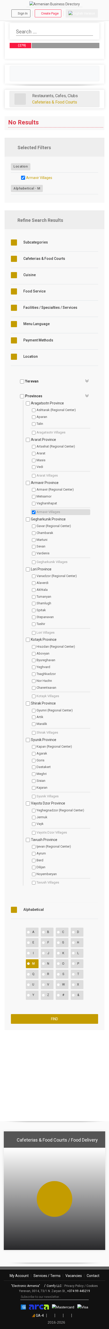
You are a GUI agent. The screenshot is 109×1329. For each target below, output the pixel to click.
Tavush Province (44, 840)
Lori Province (41, 569)
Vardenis (43, 553)
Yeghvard (43, 667)
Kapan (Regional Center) (54, 746)
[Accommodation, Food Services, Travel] (20, 99)
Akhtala (42, 590)
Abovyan (43, 653)
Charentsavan (46, 687)
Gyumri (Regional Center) (55, 710)
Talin (40, 424)
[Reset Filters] (96, 147)
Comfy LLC (54, 1286)
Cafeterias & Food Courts (54, 102)
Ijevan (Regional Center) (54, 846)
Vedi (40, 467)
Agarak (42, 753)
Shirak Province (43, 703)
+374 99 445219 (78, 1291)
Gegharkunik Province (48, 519)
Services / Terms (47, 1276)
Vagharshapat (47, 503)
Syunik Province (43, 740)
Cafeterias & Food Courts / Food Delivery (57, 1140)
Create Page (50, 13)
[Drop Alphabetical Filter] (96, 188)
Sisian (41, 781)
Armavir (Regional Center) (55, 489)
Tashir (41, 624)
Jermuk (42, 817)
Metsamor (44, 496)
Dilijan (41, 867)
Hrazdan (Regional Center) (56, 646)
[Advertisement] (54, 1073)
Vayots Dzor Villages (52, 832)
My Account (19, 1276)
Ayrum (41, 853)
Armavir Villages (39, 178)
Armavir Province (45, 483)
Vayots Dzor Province (48, 803)
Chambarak (45, 533)
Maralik (42, 724)
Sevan (41, 546)
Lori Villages (46, 632)
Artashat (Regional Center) (56, 446)
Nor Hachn (44, 681)
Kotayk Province (44, 639)
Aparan (42, 417)
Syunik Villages (48, 796)
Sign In (23, 13)
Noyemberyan (47, 874)
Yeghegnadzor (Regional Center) (60, 810)
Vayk (40, 824)
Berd (40, 860)
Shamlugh (44, 603)
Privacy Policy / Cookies (81, 1286)
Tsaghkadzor (46, 674)
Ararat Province (43, 440)
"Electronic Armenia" (26, 1286)
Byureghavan (46, 660)
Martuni (42, 540)
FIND (54, 1019)
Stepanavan (45, 617)
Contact (93, 1276)
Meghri (42, 774)
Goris (40, 760)
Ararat (41, 453)
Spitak (41, 610)
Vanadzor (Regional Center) (57, 576)
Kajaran (42, 787)
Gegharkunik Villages (52, 562)
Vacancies (73, 1276)
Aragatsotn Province (47, 403)
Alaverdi (42, 583)
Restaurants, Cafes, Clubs (55, 95)
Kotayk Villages (48, 696)
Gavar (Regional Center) (54, 526)
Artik (40, 717)
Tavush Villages (48, 882)
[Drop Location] (96, 166)
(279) (21, 45)
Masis (41, 460)
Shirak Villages (47, 732)
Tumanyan (44, 596)
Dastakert (44, 767)
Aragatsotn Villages (51, 432)
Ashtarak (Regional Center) (56, 410)
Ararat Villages (47, 475)
